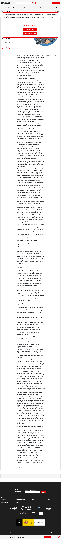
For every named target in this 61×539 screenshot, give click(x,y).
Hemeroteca (34, 7)
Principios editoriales (39, 532)
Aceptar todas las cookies (30, 33)
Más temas (42, 7)
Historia (18, 501)
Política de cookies (19, 21)
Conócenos (57, 11)
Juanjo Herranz (7, 42)
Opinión (9, 7)
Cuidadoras (8, 11)
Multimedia (57, 7)
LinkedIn (49, 501)
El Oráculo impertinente (6, 502)
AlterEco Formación (24, 7)
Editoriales (3, 501)
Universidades (50, 7)
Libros (17, 502)
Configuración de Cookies (30, 25)
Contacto (48, 3)
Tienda (2, 11)
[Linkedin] (9, 48)
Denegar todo (30, 29)
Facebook (50, 499)
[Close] (59, 537)
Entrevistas (15, 7)
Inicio (5, 7)
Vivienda (33, 501)
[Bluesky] (2, 48)
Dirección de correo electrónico (31, 490)
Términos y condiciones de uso (12, 532)
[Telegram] (13, 48)
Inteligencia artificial (20, 499)
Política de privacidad (8, 21)
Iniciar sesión (40, 3)
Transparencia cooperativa (49, 532)
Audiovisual (3, 499)
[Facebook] (6, 48)
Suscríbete (56, 3)
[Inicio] (6, 3)
